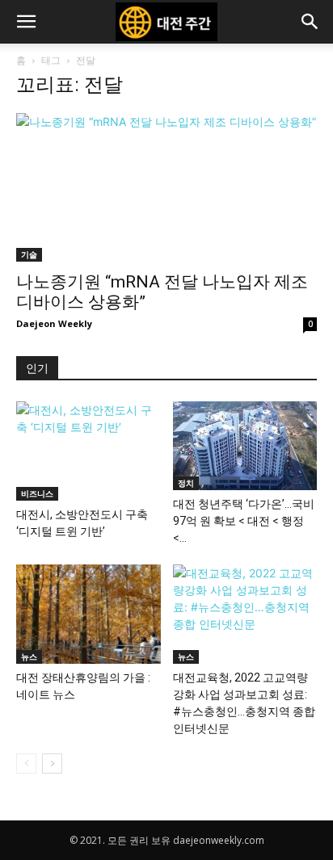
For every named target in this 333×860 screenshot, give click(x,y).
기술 (29, 254)
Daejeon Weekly (54, 323)
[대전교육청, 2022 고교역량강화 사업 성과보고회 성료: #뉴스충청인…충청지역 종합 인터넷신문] (245, 614)
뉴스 (29, 656)
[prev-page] (26, 763)
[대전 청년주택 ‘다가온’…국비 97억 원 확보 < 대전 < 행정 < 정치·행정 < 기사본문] (245, 445)
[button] (26, 22)
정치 (186, 483)
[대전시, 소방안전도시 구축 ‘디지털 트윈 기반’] (88, 451)
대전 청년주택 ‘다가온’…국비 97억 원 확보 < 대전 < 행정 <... (243, 520)
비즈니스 (37, 493)
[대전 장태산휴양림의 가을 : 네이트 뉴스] (88, 614)
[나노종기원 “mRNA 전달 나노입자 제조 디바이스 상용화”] (166, 187)
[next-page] (52, 763)
